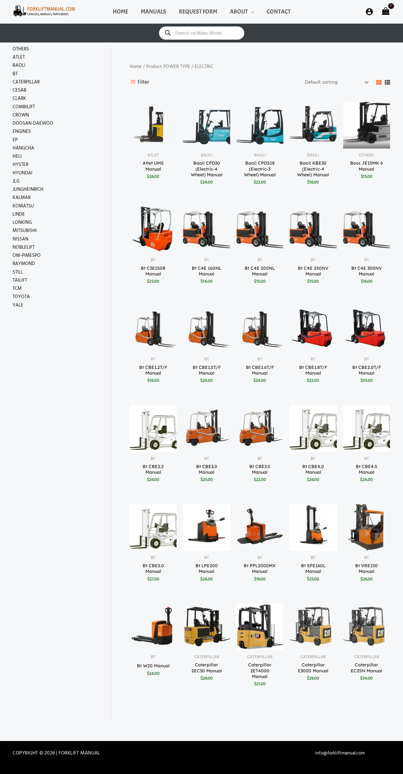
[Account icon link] (369, 11)
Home (136, 67)
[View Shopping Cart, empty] (384, 11)
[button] (251, 11)
